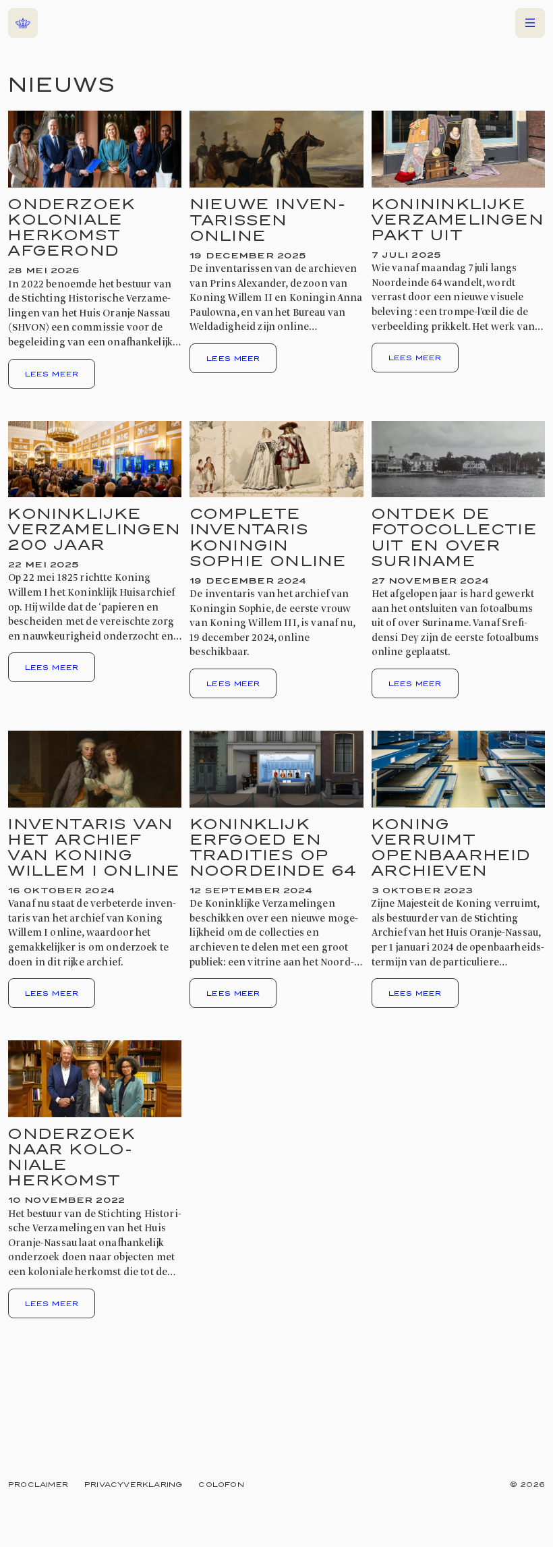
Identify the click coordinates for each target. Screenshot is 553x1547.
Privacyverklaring (133, 1484)
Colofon (220, 1484)
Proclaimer (38, 1484)
